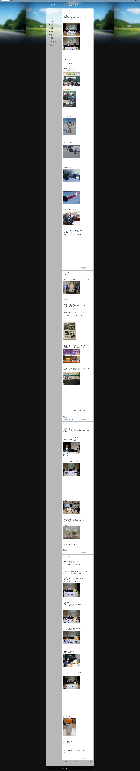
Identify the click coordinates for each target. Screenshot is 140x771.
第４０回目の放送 (67, 272)
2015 (51, 20)
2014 (51, 21)
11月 (51, 25)
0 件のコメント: (77, 419)
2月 (51, 38)
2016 (51, 18)
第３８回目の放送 (67, 556)
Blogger (77, 768)
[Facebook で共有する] (84, 268)
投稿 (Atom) (67, 763)
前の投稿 (89, 761)
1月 (51, 40)
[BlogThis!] (82, 268)
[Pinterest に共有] (85, 268)
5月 (51, 34)
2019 (51, 14)
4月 (51, 35)
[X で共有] (83, 268)
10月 (51, 27)
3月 (51, 37)
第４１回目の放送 (67, 10)
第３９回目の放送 (67, 423)
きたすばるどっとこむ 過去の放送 (62, 5)
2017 (51, 17)
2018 (51, 15)
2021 (51, 11)
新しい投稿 (65, 761)
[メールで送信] (81, 268)
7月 (51, 31)
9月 (51, 28)
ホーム (77, 761)
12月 (51, 24)
